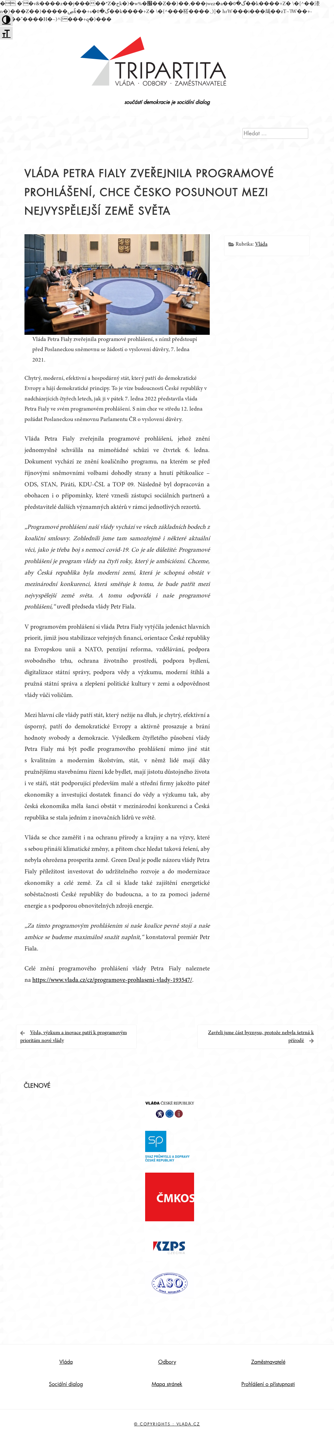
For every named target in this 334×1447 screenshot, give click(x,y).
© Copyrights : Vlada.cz (167, 1424)
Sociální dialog (66, 1384)
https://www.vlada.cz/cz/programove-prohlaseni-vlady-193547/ (112, 980)
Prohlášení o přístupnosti (268, 1384)
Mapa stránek (167, 1384)
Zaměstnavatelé (268, 1362)
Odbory (167, 1362)
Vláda (261, 244)
